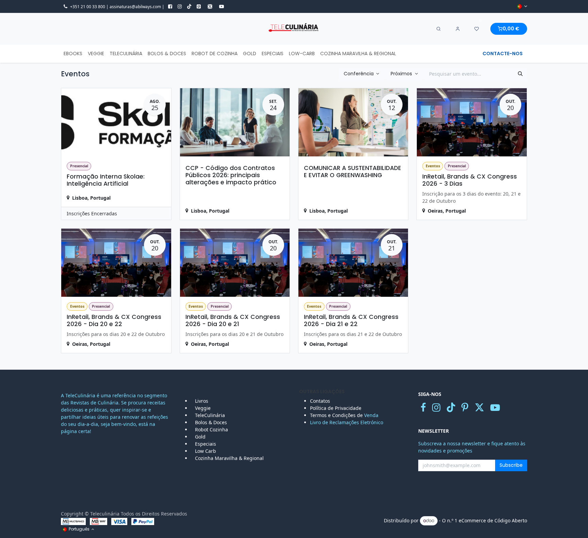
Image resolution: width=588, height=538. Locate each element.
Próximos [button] (402, 73)
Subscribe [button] (511, 465)
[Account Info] (457, 28)
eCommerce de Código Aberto (493, 520)
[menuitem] (73, 53)
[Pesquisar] (520, 74)
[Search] (438, 28)
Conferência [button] (359, 73)
